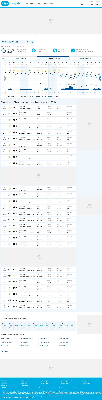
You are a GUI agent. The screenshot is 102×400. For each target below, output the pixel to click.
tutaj (32, 397)
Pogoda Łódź (64, 381)
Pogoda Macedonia (5, 338)
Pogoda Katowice (85, 380)
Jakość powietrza (48, 3)
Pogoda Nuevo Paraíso (64, 342)
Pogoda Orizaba (43, 338)
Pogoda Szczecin (65, 383)
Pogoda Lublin (44, 381)
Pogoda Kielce (4, 381)
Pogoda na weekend (85, 58)
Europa (32, 3)
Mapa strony (61, 387)
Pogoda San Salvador (44, 342)
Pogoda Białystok (4, 380)
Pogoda (15, 3)
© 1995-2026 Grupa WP (6, 387)
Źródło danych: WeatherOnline (74, 387)
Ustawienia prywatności (41, 387)
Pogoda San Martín (44, 345)
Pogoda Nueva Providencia (27, 338)
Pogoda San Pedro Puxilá (6, 342)
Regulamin (53, 387)
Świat (38, 3)
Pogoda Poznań (24, 383)
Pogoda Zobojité (25, 342)
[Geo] (32, 42)
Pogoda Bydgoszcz (25, 380)
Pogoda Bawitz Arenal (64, 338)
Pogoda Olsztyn (85, 381)
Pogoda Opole (4, 383)
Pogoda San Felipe (63, 345)
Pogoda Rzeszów (45, 383)
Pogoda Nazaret (25, 345)
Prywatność (30, 387)
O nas (23, 387)
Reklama (16, 387)
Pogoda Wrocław (4, 385)
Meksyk (12, 35)
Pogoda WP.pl (4, 35)
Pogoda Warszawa (86, 383)
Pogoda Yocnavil (4, 345)
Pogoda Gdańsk (44, 380)
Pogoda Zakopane (25, 385)
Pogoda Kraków (24, 381)
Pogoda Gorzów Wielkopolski (67, 380)
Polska (26, 3)
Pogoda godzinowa (21, 58)
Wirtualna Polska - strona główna (5, 3)
